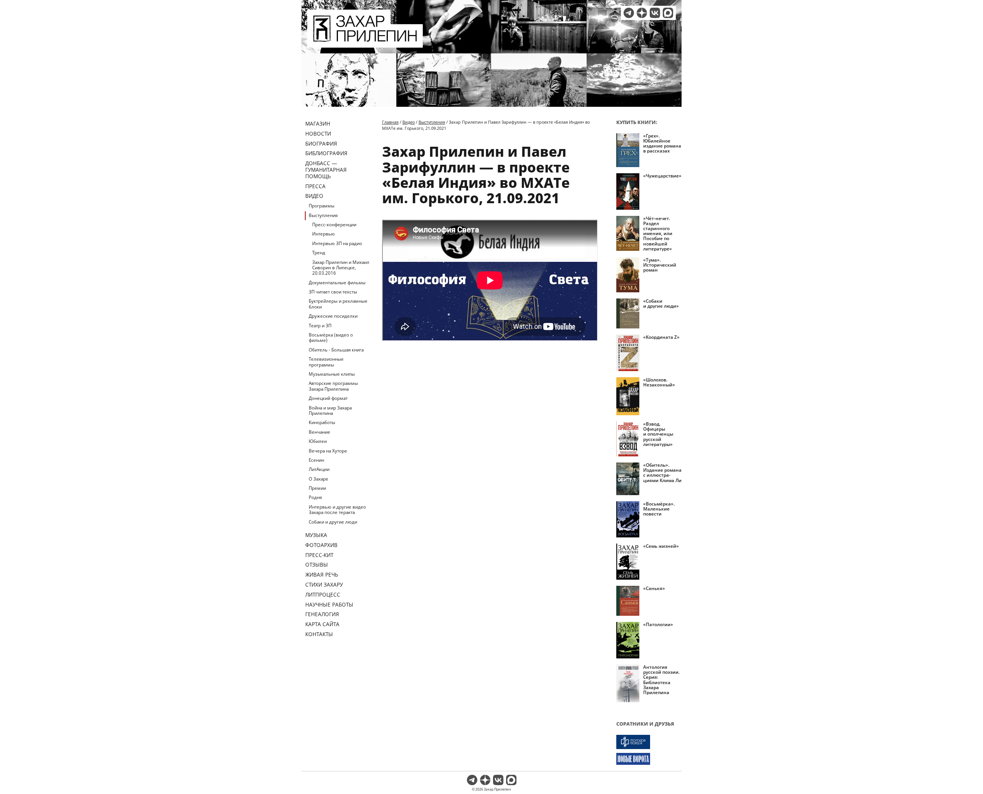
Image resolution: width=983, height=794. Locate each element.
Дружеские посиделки (333, 316)
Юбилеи (318, 441)
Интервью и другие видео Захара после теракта (337, 510)
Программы (321, 205)
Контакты (319, 634)
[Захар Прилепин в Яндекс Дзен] (642, 13)
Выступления (323, 215)
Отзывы (316, 564)
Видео (314, 195)
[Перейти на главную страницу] (365, 43)
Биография (321, 143)
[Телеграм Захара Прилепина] (629, 13)
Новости (318, 133)
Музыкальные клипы (332, 374)
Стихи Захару (324, 584)
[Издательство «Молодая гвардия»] (649, 742)
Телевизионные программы (326, 362)
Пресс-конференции (334, 224)
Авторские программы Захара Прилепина (333, 386)
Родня (315, 497)
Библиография (326, 153)
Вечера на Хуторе (328, 451)
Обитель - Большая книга (336, 349)
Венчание (319, 432)
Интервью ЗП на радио (337, 243)
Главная (390, 122)
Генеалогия (322, 614)
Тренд (318, 252)
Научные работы (329, 604)
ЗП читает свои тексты (333, 291)
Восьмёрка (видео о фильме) (331, 337)
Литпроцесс (322, 594)
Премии (317, 488)
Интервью (323, 233)
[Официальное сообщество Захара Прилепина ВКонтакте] (655, 13)
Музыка (316, 535)
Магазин (317, 123)
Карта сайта (322, 624)
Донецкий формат (328, 398)
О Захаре (318, 479)
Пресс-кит (319, 555)
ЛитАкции (319, 469)
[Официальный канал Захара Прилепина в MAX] (668, 13)
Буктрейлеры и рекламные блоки (338, 304)
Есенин (316, 460)
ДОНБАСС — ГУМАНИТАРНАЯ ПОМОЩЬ (326, 169)
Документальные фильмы (337, 282)
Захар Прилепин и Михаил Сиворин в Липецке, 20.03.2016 (340, 268)
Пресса (315, 186)
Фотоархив (321, 545)
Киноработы (322, 422)
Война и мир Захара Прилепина (330, 410)
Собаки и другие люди (333, 522)
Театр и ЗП (320, 325)
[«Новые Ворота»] (649, 759)
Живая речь (321, 574)
